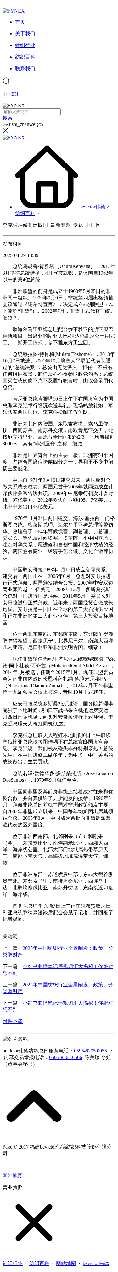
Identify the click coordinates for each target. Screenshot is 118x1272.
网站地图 (13, 1175)
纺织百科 (25, 213)
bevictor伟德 (92, 206)
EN (14, 94)
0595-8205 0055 (90, 1050)
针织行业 (13, 1263)
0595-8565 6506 (65, 1057)
